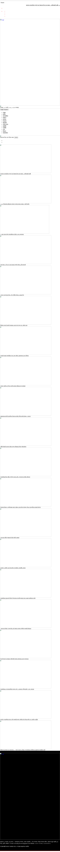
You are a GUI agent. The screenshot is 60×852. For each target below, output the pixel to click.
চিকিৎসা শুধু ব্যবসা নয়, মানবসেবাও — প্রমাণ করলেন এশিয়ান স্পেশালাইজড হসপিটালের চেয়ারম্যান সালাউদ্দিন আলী (22, 750)
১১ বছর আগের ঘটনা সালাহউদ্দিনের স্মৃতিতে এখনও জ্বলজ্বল (12, 234)
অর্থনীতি (4, 127)
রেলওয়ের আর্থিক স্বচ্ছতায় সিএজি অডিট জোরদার (9, 537)
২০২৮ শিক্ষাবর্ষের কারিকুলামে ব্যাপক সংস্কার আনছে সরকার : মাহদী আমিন (14, 204)
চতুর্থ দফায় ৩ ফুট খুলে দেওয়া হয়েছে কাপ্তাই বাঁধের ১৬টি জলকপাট (13, 264)
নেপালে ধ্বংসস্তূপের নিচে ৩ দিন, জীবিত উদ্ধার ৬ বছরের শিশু (12, 295)
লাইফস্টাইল (5, 132)
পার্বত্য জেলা (5, 124)
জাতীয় (4, 114)
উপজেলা (4, 121)
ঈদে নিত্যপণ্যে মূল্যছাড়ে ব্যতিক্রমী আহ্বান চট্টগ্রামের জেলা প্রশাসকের (14, 659)
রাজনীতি (4, 126)
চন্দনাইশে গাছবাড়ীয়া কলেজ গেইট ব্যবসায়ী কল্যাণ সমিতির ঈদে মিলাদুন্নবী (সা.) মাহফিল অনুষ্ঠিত (19, 719)
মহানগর (4, 119)
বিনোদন (4, 131)
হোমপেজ (16, 137)
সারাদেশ (4, 117)
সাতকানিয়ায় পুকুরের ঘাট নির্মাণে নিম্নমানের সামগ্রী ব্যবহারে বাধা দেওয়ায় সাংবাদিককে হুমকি (17, 598)
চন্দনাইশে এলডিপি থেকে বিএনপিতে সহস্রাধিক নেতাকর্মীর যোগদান (13, 568)
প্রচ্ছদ (4, 112)
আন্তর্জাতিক (5, 116)
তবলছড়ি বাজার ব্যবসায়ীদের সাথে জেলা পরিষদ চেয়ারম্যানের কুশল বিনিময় (14, 355)
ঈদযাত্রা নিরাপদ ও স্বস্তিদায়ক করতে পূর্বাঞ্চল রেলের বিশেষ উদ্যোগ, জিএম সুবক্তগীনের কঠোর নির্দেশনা (20, 507)
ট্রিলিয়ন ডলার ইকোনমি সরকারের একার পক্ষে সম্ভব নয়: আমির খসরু (13, 325)
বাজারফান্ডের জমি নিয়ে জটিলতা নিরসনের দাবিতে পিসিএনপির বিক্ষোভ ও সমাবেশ (15, 416)
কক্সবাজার (5, 122)
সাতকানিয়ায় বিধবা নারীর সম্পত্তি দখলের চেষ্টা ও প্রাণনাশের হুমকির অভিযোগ (15, 477)
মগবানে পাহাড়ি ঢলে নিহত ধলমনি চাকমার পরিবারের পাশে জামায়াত (12, 386)
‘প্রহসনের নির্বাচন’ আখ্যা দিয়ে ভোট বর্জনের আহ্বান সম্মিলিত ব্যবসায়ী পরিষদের (15, 628)
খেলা (4, 129)
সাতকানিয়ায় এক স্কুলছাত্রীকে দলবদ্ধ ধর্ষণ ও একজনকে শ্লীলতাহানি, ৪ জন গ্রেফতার (17, 689)
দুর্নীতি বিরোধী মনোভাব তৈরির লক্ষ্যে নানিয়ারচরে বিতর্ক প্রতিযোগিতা (13, 446)
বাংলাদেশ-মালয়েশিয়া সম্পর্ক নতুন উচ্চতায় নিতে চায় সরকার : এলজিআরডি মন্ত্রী (38, 5)
